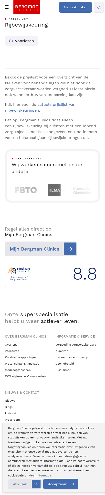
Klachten (61, 351)
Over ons (11, 344)
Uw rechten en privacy (71, 357)
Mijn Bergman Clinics (34, 249)
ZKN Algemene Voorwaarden (25, 376)
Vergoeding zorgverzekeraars (75, 344)
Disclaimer (63, 370)
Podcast (10, 413)
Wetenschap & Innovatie (22, 363)
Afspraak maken (75, 7)
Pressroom (12, 419)
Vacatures (12, 351)
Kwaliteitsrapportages (20, 357)
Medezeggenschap (18, 370)
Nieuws (10, 400)
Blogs (8, 407)
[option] (22, 190)
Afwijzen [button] (20, 484)
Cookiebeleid (64, 363)
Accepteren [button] (57, 484)
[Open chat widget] (95, 482)
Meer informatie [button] (40, 475)
